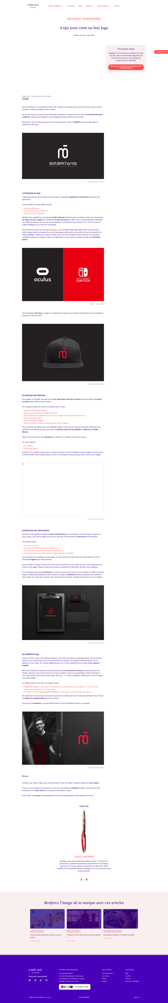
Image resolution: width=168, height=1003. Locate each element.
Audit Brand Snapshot (66, 973)
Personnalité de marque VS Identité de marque (118, 935)
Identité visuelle (74, 18)
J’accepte (25, 98)
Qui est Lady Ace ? (103, 6)
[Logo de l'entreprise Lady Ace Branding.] (33, 7)
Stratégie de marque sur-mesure (69, 981)
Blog (80, 6)
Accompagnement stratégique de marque (72, 978)
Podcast (127, 978)
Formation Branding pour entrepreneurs (71, 976)
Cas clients (71, 6)
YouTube (128, 976)
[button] (74, 987)
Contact (116, 6)
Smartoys (54, 230)
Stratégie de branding (91, 18)
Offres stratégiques (54, 6)
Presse (104, 978)
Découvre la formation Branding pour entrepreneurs (126, 67)
